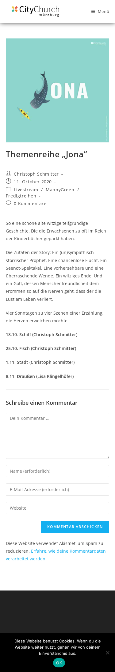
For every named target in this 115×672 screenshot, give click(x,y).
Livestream (26, 190)
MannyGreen (60, 190)
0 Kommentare (30, 203)
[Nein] (107, 653)
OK (59, 662)
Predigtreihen (21, 196)
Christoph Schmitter (36, 174)
